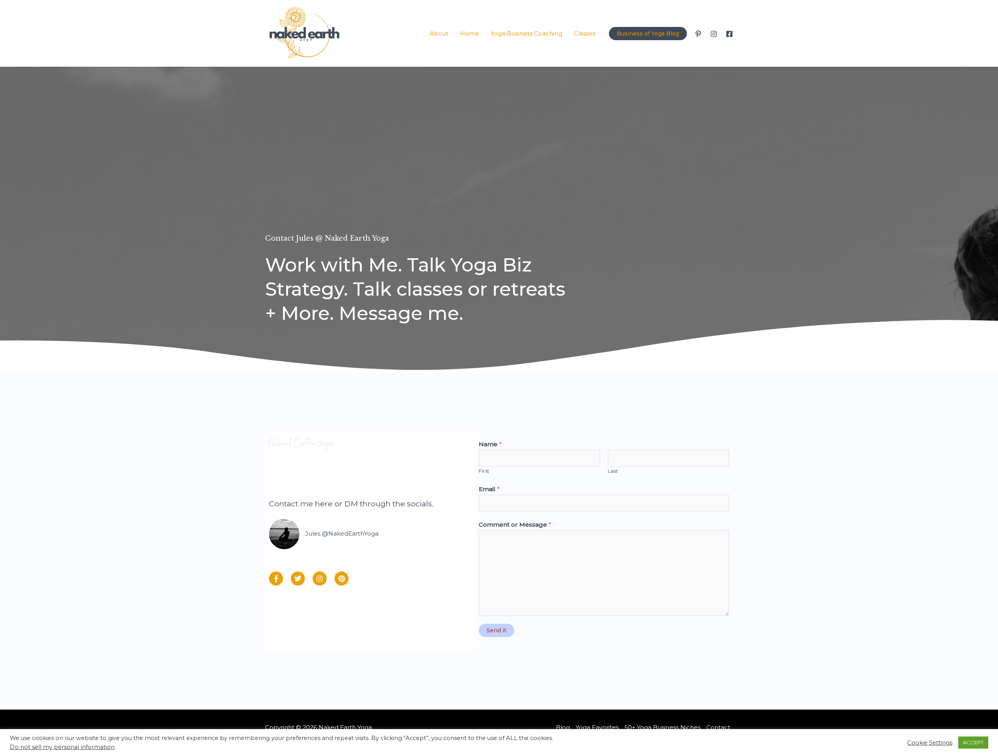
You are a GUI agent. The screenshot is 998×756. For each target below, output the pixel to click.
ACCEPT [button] (973, 742)
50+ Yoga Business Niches (663, 727)
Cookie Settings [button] (929, 742)
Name (490, 444)
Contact (718, 727)
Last (613, 471)
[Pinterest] (698, 33)
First (484, 471)
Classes (584, 33)
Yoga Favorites (597, 727)
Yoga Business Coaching (526, 33)
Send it (496, 630)
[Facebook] (729, 33)
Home (469, 33)
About (439, 33)
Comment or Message (515, 524)
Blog (563, 727)
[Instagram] (713, 33)
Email (489, 489)
